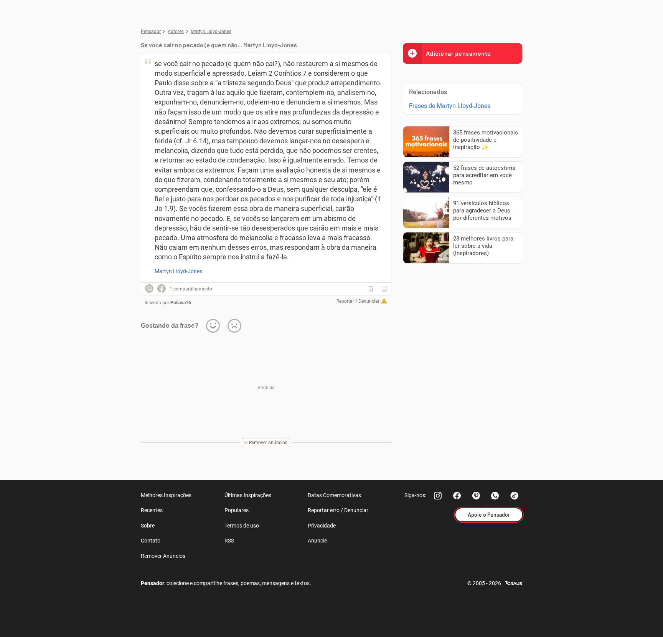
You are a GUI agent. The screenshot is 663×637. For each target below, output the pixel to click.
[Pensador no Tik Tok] (514, 495)
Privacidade (322, 526)
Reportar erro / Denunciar (338, 510)
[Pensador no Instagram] (437, 495)
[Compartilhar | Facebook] (161, 288)
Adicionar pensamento (458, 53)
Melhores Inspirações (166, 495)
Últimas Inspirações (247, 495)
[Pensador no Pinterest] (476, 495)
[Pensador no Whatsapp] (495, 495)
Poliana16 (180, 302)
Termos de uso (241, 526)
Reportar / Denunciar (357, 301)
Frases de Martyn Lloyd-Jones (449, 105)
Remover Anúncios (163, 556)
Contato (150, 540)
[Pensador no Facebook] (457, 495)
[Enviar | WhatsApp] (149, 288)
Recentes (152, 510)
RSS (229, 540)
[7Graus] (513, 583)
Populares (236, 510)
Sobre (148, 526)
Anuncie (317, 540)
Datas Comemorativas (334, 495)
